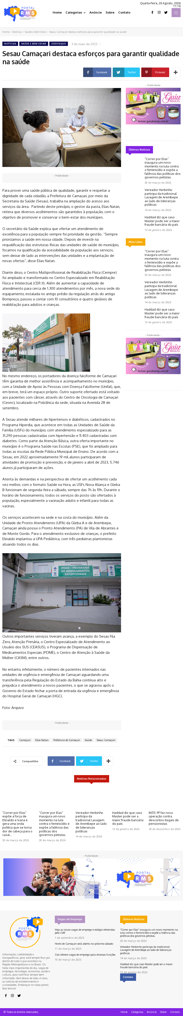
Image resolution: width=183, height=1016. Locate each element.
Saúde (88, 740)
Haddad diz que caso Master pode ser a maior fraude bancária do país (162, 220)
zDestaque (58, 43)
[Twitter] (166, 12)
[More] (176, 72)
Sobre (163, 1012)
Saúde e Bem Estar (35, 32)
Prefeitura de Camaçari (66, 740)
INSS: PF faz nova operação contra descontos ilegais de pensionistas (164, 818)
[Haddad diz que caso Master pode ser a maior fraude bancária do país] (134, 222)
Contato (175, 1012)
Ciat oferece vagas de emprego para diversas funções (85, 954)
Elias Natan (42, 740)
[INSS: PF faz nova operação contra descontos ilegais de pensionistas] (165, 797)
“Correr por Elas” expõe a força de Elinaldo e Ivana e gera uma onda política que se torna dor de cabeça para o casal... (17, 824)
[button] (176, 12)
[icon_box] (150, 989)
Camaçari (24, 740)
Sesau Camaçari (106, 740)
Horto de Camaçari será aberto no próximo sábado (84, 943)
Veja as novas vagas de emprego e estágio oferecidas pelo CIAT (85, 931)
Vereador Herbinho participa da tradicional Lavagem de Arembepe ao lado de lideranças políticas (161, 197)
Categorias (137, 1012)
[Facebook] (152, 12)
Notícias (17, 32)
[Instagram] (159, 12)
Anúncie (152, 1012)
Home (5, 32)
